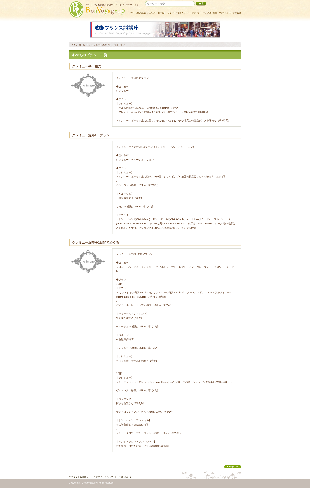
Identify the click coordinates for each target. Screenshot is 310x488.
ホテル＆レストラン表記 (230, 13)
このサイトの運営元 (78, 477)
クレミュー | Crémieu (99, 45)
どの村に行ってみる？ (146, 13)
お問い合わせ (124, 477)
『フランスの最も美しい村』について (182, 13)
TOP (132, 13)
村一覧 (161, 13)
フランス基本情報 (209, 13)
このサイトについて (103, 477)
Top (73, 45)
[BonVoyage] (98, 16)
